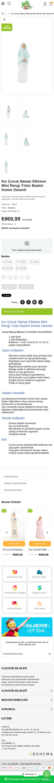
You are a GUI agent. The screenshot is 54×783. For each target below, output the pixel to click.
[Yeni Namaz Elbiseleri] (8, 14)
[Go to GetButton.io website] (47, 780)
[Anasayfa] (5, 14)
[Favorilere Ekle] (4, 277)
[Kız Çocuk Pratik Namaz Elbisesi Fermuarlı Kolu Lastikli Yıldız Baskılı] (40, 524)
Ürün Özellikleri (14, 311)
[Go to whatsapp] (47, 774)
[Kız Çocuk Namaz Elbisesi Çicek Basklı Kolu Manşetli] (14, 524)
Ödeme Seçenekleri (15, 483)
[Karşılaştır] (16, 277)
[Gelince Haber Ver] (28, 277)
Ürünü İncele (14, 544)
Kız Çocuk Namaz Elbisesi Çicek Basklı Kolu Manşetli (14, 549)
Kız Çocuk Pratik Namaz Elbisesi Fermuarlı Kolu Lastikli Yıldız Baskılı (40, 549)
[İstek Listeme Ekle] (10, 277)
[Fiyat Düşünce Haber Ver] (22, 277)
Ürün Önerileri (13, 490)
